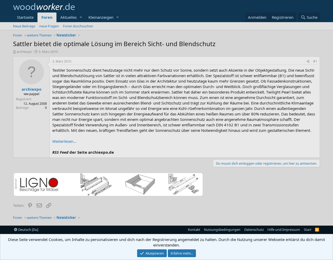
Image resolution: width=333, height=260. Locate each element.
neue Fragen (49, 26)
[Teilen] (308, 62)
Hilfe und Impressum (283, 229)
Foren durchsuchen (78, 26)
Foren (47, 17)
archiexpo (24, 51)
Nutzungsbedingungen (222, 229)
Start (307, 229)
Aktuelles (68, 17)
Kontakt (194, 229)
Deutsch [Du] (27, 229)
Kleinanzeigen (100, 17)
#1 (315, 61)
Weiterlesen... (64, 141)
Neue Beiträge (24, 26)
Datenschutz (254, 229)
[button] (81, 17)
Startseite (25, 17)
